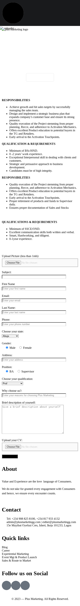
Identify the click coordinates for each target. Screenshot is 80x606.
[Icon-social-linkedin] (25, 585)
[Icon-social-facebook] (6, 585)
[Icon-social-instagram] (15, 585)
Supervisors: (45, 89)
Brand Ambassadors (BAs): (45, 93)
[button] (40, 38)
